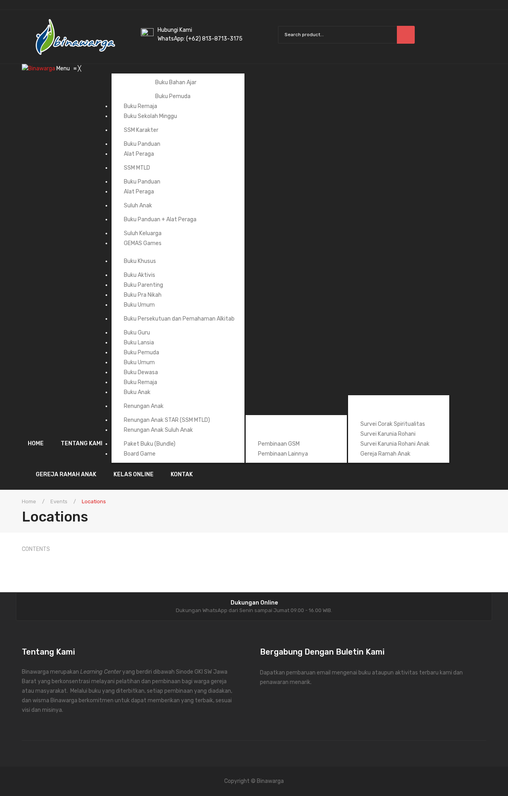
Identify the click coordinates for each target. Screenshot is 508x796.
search (406, 35)
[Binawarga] (39, 68)
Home (29, 501)
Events (58, 501)
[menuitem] (40, 444)
